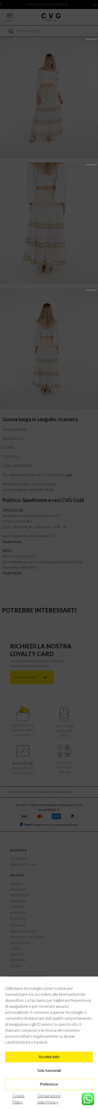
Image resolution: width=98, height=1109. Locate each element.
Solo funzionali (49, 1070)
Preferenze (49, 1084)
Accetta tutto (49, 1057)
